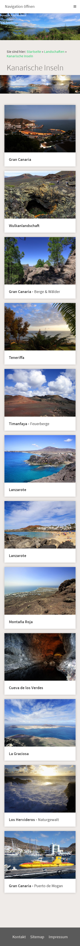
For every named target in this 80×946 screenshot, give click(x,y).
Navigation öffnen (20, 6)
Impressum (58, 936)
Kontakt (19, 936)
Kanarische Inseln (20, 56)
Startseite (34, 51)
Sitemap (37, 936)
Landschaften (54, 51)
